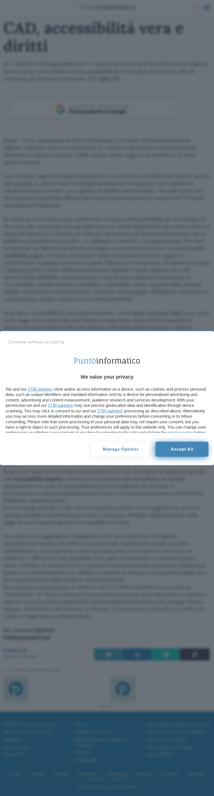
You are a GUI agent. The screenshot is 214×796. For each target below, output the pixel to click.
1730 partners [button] (40, 389)
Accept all (182, 449)
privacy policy (180, 432)
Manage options (121, 449)
